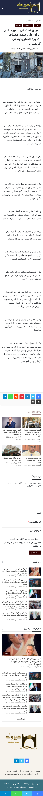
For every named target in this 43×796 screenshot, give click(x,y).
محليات (18, 25)
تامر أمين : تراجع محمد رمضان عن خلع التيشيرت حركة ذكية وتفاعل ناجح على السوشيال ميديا (14, 571)
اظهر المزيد (21, 719)
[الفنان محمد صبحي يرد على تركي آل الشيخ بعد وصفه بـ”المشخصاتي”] (11, 422)
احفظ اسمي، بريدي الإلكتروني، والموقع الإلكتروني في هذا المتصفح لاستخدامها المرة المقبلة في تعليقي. (22, 542)
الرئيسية (35, 20)
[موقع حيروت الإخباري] (28, 8)
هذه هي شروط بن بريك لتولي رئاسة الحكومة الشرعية (33, 460)
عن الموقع (33, 787)
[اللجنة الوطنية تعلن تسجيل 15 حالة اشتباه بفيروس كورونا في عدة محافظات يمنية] (31, 422)
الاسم (38, 513)
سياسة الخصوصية (20, 787)
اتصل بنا (9, 787)
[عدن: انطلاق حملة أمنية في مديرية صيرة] (11, 450)
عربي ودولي (27, 25)
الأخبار (28, 20)
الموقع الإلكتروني (34, 530)
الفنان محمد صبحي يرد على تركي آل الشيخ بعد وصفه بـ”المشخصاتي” (12, 432)
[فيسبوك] (38, 396)
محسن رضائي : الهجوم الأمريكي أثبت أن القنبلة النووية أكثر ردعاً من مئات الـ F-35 (14, 582)
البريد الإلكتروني (34, 522)
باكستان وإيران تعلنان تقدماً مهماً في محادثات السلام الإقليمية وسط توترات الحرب (14, 615)
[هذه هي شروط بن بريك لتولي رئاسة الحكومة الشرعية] (31, 450)
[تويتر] (33, 396)
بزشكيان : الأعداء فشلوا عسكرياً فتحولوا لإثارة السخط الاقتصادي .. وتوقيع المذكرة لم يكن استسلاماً (16, 593)
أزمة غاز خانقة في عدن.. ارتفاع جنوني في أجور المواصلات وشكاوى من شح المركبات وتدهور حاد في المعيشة (14, 604)
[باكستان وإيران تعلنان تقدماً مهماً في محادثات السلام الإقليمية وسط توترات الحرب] (35, 615)
